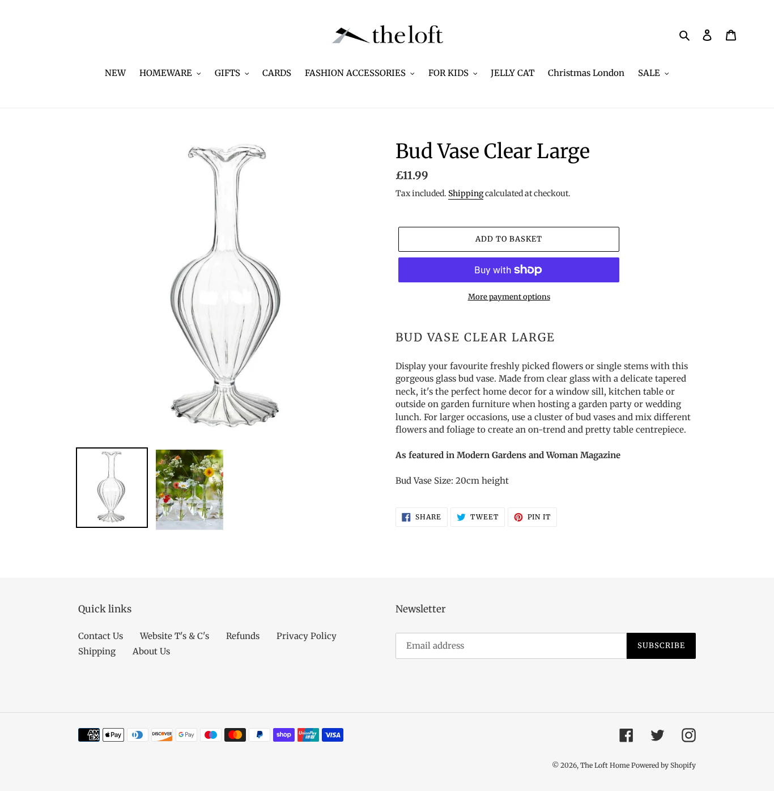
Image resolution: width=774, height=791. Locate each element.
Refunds (243, 636)
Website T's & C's (174, 636)
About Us (151, 651)
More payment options (509, 297)
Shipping (465, 193)
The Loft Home (605, 765)
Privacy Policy (307, 636)
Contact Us (100, 636)
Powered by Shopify (663, 765)
